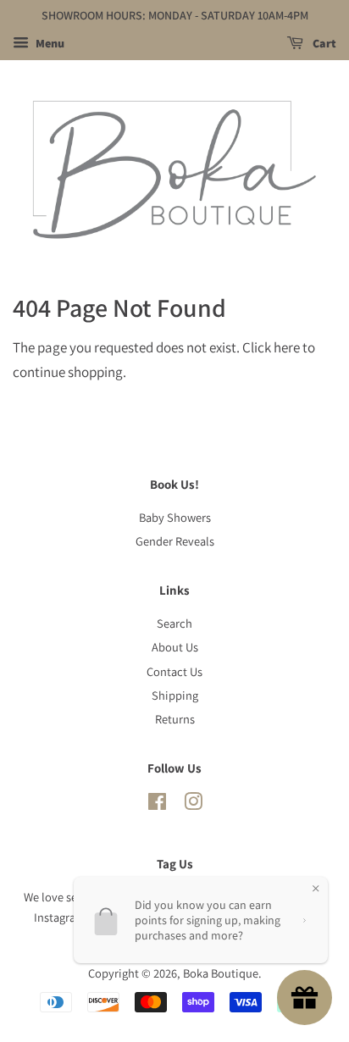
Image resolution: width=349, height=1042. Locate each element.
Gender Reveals (175, 541)
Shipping (175, 695)
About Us (175, 647)
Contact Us (174, 671)
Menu (48, 43)
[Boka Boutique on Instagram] (193, 804)
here (287, 347)
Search (174, 623)
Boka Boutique (220, 973)
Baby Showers (175, 517)
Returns (175, 719)
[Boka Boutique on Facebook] (157, 804)
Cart (323, 43)
